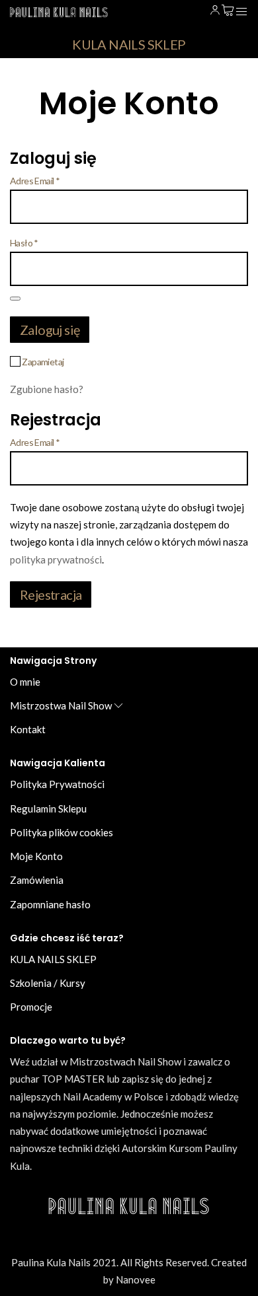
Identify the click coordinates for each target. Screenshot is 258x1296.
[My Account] (215, 10)
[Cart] (228, 10)
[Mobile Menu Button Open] (241, 11)
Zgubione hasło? (46, 389)
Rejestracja (50, 594)
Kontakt (28, 729)
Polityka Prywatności (57, 784)
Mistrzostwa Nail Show (61, 705)
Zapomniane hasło (50, 904)
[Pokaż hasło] (15, 299)
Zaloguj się (49, 330)
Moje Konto (36, 856)
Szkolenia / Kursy (47, 983)
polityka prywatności (56, 559)
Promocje (31, 1007)
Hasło (24, 242)
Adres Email (35, 180)
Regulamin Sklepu (48, 808)
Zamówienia (37, 880)
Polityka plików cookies (61, 832)
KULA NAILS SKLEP (128, 44)
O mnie (25, 682)
